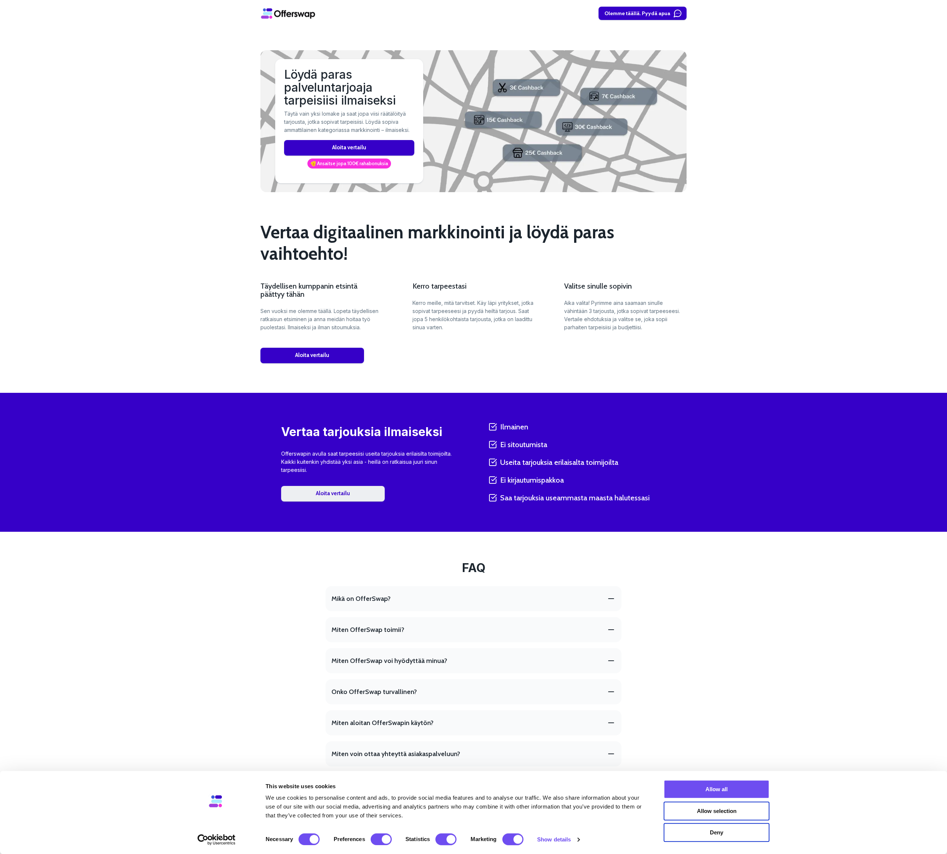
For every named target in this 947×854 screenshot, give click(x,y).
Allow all (716, 789)
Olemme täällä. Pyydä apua (637, 13)
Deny (716, 832)
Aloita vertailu (349, 147)
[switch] (381, 839)
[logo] (288, 13)
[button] (349, 164)
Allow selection (717, 811)
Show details (554, 839)
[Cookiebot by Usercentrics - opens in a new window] (216, 839)
